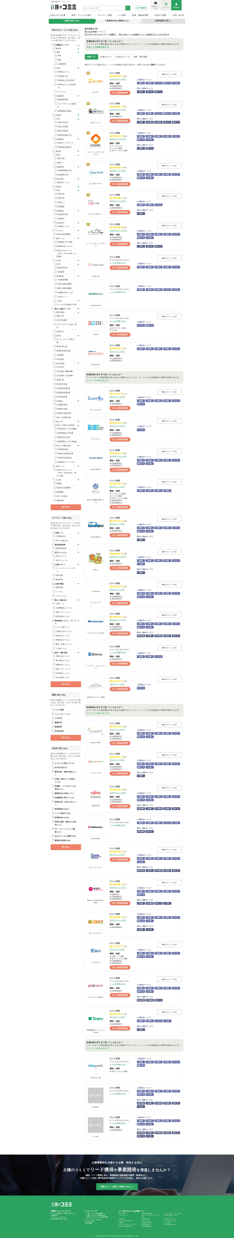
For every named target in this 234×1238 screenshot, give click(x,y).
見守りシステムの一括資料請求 (97, 1217)
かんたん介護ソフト (127, 1221)
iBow (122, 1222)
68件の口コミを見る (118, 620)
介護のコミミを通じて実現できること (117, 1187)
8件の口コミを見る (117, 487)
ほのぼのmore (170, 1224)
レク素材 (122, 15)
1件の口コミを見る (117, 397)
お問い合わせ (179, 15)
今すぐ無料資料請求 (120, 93)
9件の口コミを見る (117, 426)
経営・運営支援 (140, 57)
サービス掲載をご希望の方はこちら (64, 1213)
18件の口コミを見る (118, 888)
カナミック (124, 1215)
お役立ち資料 (160, 15)
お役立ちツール (122, 57)
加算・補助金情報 (140, 15)
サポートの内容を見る (97, 47)
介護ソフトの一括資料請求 (96, 1215)
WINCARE (146, 1219)
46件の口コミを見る (118, 139)
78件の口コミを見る (118, 79)
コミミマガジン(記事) (93, 1219)
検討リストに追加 (170, 74)
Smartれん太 (147, 1226)
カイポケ (123, 1213)
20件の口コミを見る (118, 793)
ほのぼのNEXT (148, 1213)
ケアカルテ (146, 1221)
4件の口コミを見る (117, 590)
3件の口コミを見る (117, 352)
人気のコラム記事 (57, 15)
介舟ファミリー (171, 1219)
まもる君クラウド (172, 1215)
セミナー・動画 (105, 15)
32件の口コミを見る (118, 110)
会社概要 (89, 1223)
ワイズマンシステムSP (173, 1213)
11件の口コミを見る (118, 557)
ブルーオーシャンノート (128, 1224)
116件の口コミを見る (118, 456)
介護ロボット (106, 57)
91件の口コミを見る (118, 171)
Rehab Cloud (147, 1222)
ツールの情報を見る (118, 263)
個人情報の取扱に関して (60, 1219)
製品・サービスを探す (82, 15)
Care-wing (146, 1224)
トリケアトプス (171, 1221)
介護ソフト (91, 57)
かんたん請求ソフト (127, 1226)
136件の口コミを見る (118, 230)
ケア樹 (168, 1222)
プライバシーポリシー (59, 1217)
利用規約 (55, 1215)
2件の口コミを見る (117, 730)
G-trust (122, 1219)
